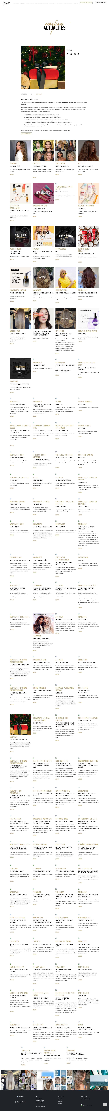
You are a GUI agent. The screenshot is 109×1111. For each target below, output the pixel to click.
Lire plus (12, 174)
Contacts (60, 1101)
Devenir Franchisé (86, 3)
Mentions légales (85, 1098)
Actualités (61, 1096)
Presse (60, 1098)
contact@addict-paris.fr (40, 1106)
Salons (60, 1103)
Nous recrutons (101, 3)
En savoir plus (26, 133)
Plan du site (84, 1096)
